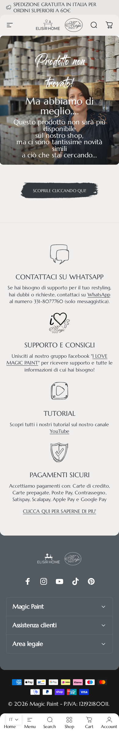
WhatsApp (99, 294)
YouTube (60, 431)
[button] (14, 719)
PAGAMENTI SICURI (60, 475)
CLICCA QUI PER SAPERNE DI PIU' (59, 511)
